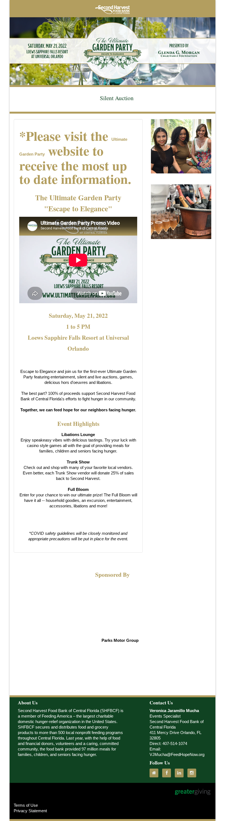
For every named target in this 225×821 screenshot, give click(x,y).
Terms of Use (26, 805)
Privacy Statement (30, 811)
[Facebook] (168, 773)
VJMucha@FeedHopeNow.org (177, 754)
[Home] (155, 773)
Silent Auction (117, 98)
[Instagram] (193, 773)
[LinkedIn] (180, 773)
